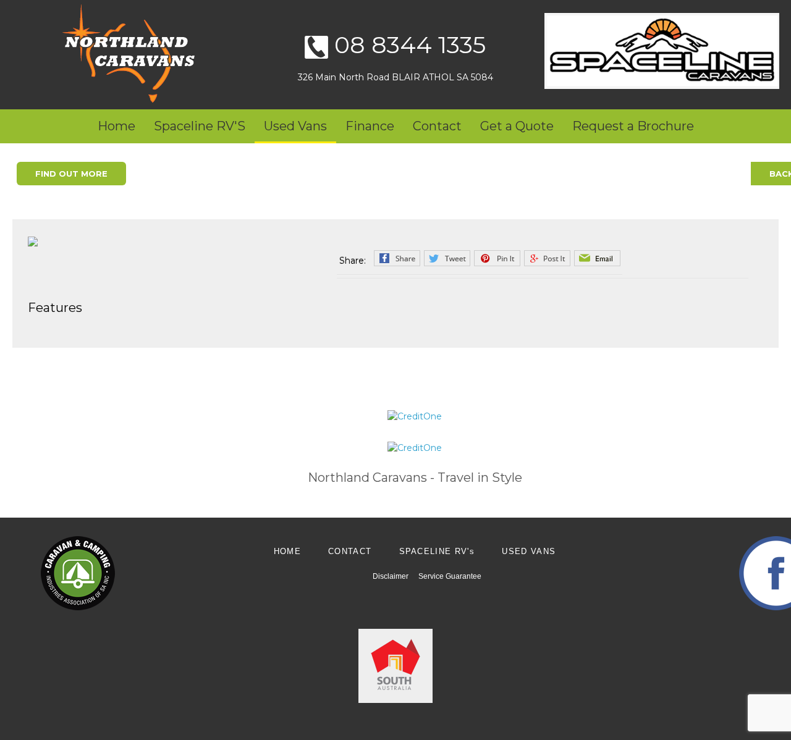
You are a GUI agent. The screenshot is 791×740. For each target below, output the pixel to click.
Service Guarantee (449, 576)
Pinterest (497, 258)
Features (55, 307)
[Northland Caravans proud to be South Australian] (395, 664)
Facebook (397, 258)
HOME (287, 551)
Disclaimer (390, 576)
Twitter (447, 258)
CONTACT (349, 551)
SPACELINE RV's (437, 551)
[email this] (597, 258)
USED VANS (529, 551)
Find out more (71, 174)
